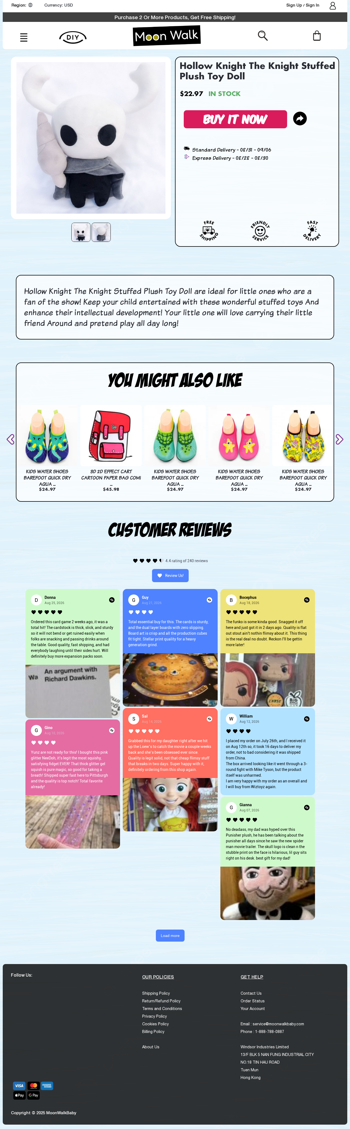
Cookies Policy (155, 1024)
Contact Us (251, 993)
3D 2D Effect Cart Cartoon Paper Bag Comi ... (111, 477)
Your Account (253, 1008)
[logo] (166, 35)
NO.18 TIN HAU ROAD (260, 1062)
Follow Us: (21, 974)
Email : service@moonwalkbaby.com (272, 1024)
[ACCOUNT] (333, 6)
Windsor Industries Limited (265, 1047)
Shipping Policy (156, 993)
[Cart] (317, 35)
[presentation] (11, 439)
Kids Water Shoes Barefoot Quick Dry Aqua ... (47, 477)
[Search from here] (263, 35)
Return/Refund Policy (161, 1001)
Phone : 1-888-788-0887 (262, 1031)
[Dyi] (72, 34)
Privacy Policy (154, 1016)
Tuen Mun (249, 1070)
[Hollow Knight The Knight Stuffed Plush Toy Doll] (81, 232)
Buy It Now (235, 118)
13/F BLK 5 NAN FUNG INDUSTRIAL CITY (277, 1054)
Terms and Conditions (162, 1008)
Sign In (312, 4)
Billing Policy (153, 1031)
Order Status (253, 1001)
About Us (150, 1047)
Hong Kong (251, 1077)
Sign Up (294, 4)
